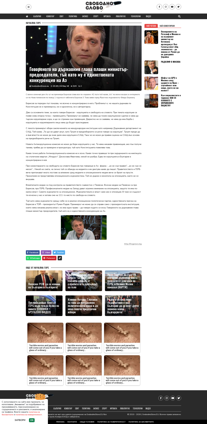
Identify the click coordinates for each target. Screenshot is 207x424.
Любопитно (121, 16)
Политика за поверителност (111, 422)
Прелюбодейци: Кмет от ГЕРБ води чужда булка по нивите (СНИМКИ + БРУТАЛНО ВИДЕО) (43, 307)
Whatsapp (35, 258)
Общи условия (87, 422)
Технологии (136, 16)
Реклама (60, 422)
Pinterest (50, 258)
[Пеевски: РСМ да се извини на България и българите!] (44, 280)
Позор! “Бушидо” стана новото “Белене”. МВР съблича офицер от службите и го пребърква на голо (82, 281)
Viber (47, 252)
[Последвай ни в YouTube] (172, 6)
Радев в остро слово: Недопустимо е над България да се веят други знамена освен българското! (123, 306)
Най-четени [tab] (151, 25)
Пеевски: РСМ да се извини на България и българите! (44, 285)
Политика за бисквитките (141, 422)
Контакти (72, 422)
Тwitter (60, 252)
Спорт (95, 16)
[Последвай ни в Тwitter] (178, 6)
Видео (148, 16)
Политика (73, 16)
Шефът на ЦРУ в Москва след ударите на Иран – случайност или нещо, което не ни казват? (170, 84)
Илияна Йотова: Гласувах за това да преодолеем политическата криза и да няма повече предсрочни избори (83, 306)
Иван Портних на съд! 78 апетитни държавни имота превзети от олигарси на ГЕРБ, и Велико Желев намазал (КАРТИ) (122, 281)
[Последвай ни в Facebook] (159, 6)
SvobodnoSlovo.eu (40, 86)
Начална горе (33, 23)
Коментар (50, 16)
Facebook (33, 252)
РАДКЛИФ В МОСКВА (170, 61)
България (37, 16)
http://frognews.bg (133, 244)
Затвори (20, 420)
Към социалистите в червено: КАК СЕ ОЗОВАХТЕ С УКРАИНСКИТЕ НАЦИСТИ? (171, 100)
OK (31, 420)
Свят (61, 16)
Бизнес (85, 16)
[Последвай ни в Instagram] (165, 6)
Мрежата (107, 16)
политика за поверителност (29, 414)
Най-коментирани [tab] (167, 25)
